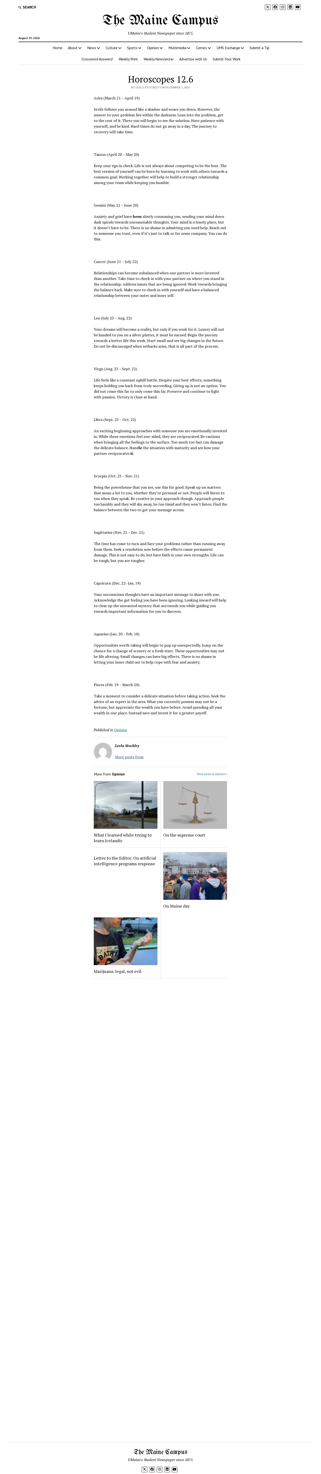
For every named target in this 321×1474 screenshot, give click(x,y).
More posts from (129, 756)
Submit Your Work (226, 59)
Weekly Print (128, 59)
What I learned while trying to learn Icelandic (123, 837)
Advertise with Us (193, 59)
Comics (201, 47)
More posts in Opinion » (212, 774)
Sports (132, 47)
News (91, 47)
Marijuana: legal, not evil (117, 971)
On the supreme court (184, 835)
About (73, 47)
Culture (111, 47)
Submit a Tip (259, 47)
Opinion (153, 47)
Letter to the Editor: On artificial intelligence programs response (125, 860)
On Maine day (176, 906)
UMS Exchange (228, 47)
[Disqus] (160, 1041)
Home (57, 47)
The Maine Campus (160, 20)
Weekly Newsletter (159, 59)
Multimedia (177, 47)
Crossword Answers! (97, 59)
